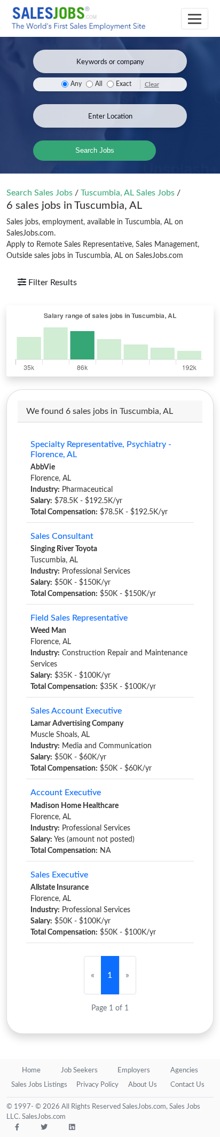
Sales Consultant (61, 536)
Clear (152, 84)
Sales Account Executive (76, 711)
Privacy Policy (97, 1084)
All (99, 84)
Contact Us (187, 1084)
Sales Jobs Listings (39, 1084)
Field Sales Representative (79, 618)
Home (31, 1070)
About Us (142, 1084)
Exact (123, 84)
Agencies (184, 1070)
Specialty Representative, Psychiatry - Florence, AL (100, 449)
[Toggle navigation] (194, 18)
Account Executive (65, 792)
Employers (133, 1070)
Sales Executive (59, 875)
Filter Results (51, 282)
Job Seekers (79, 1070)
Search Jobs (94, 150)
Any (76, 84)
